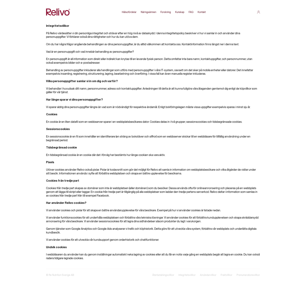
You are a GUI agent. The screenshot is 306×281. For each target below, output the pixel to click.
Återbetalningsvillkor (163, 275)
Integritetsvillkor (187, 275)
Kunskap (179, 12)
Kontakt (202, 12)
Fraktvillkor (226, 275)
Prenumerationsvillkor (248, 275)
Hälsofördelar (129, 12)
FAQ (191, 12)
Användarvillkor (208, 275)
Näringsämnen (148, 12)
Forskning (165, 12)
